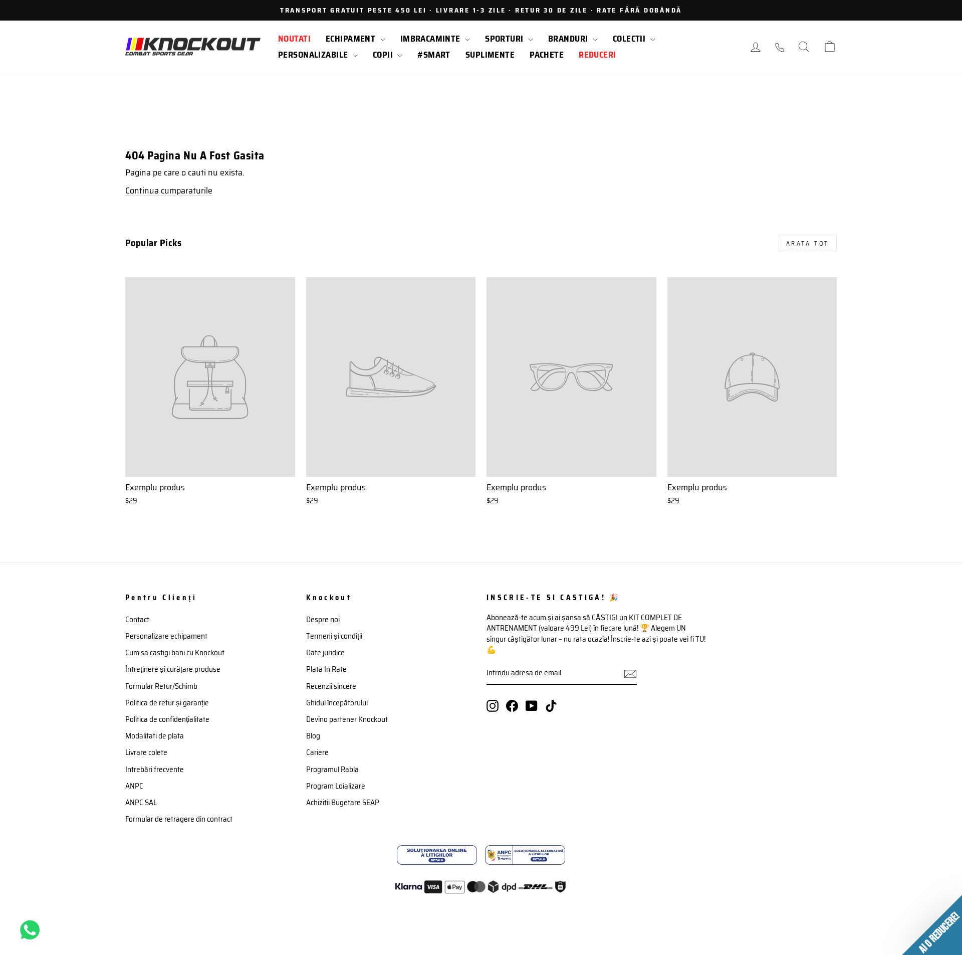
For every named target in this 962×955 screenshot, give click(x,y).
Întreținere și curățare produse (172, 669)
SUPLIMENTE (490, 54)
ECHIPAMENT (352, 38)
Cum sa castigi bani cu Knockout (174, 653)
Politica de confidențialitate (167, 719)
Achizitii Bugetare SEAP (342, 803)
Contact (137, 620)
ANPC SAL (141, 803)
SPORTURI (505, 38)
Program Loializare (335, 786)
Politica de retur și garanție (167, 703)
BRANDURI (569, 38)
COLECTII (630, 38)
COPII (384, 54)
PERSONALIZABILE (314, 54)
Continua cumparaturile (168, 190)
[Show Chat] (32, 930)
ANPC (134, 786)
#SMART (433, 54)
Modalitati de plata (154, 736)
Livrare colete (146, 752)
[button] (932, 925)
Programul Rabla (332, 769)
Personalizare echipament (166, 636)
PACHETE (547, 54)
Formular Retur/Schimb (161, 686)
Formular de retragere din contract (178, 819)
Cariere (317, 752)
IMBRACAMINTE (431, 38)
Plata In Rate (326, 669)
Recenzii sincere (331, 686)
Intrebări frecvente (154, 769)
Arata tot (807, 243)
